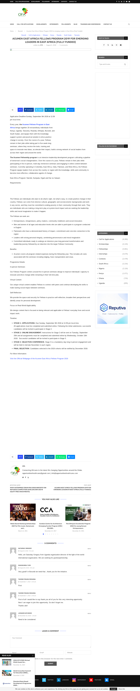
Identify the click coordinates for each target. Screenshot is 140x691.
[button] (13, 519)
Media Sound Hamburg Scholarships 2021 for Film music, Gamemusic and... (22, 526)
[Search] (129, 24)
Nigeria (113, 268)
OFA (41, 45)
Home (11, 1)
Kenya (113, 273)
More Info (122, 689)
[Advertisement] (92, 12)
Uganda (113, 283)
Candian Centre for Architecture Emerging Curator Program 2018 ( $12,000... (50, 526)
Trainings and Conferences (90, 24)
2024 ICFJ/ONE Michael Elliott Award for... (21, 661)
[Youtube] (126, 1)
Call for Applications (22, 1)
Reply (89, 548)
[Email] (129, 1)
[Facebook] (116, 1)
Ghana (113, 278)
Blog (75, 24)
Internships (55, 1)
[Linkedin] (121, 1)
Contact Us (72, 1)
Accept (113, 689)
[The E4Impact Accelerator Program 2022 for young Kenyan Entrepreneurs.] (78, 512)
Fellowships (46, 1)
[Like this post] (21, 110)
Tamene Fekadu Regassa (27, 579)
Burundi (20, 31)
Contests (64, 1)
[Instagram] (124, 1)
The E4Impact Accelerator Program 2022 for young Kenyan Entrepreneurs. (78, 526)
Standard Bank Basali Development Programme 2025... (22, 683)
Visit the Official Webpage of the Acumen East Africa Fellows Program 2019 (39, 359)
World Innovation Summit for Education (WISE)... (22, 672)
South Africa (113, 264)
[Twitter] (119, 1)
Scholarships (35, 1)
